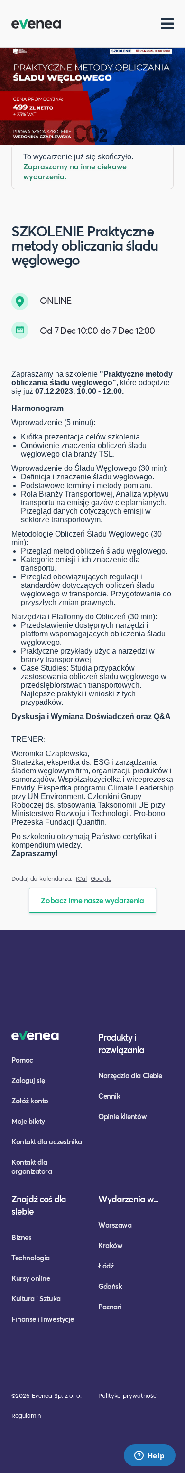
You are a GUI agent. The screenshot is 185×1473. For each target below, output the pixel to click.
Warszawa (114, 1224)
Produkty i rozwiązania (121, 1043)
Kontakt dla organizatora (31, 1166)
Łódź (105, 1265)
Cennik (109, 1096)
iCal (81, 878)
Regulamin (26, 1415)
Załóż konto (29, 1100)
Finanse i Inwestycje (42, 1319)
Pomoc (22, 1059)
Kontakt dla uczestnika (46, 1141)
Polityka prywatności (127, 1395)
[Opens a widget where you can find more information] (149, 1456)
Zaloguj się (28, 1080)
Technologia (30, 1257)
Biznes (21, 1237)
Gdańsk (110, 1286)
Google (101, 878)
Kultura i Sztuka (36, 1298)
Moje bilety (28, 1121)
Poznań (109, 1306)
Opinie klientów (122, 1116)
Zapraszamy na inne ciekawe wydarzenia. (75, 171)
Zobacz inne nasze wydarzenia (92, 900)
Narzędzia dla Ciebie (130, 1075)
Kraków (110, 1245)
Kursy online (30, 1278)
